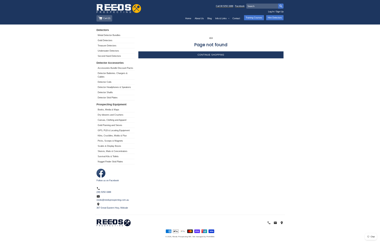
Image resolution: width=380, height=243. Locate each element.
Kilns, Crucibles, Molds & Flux (112, 135)
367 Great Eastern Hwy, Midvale (112, 207)
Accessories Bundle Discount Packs (115, 68)
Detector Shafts (105, 92)
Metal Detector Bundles (109, 35)
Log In (271, 11)
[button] (222, 18)
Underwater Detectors (108, 50)
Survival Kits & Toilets (108, 156)
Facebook (240, 6)
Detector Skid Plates (108, 97)
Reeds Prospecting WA (181, 237)
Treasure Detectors (107, 45)
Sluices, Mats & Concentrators (112, 151)
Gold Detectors (105, 40)
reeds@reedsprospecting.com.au (112, 200)
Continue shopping (211, 54)
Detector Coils (104, 82)
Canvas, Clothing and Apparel (112, 120)
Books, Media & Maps (108, 109)
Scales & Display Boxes (109, 146)
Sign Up (280, 11)
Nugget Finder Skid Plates (110, 161)
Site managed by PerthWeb (203, 237)
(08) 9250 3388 (103, 192)
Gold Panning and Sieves (110, 125)
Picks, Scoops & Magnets (110, 140)
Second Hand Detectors (109, 56)
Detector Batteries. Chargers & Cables (113, 75)
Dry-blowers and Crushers (110, 114)
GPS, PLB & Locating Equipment (114, 130)
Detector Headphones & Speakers (114, 87)
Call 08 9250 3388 (224, 6)
